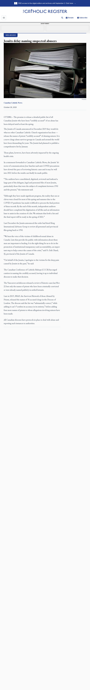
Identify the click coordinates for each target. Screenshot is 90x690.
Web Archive (10, 35)
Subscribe (83, 18)
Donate (71, 18)
